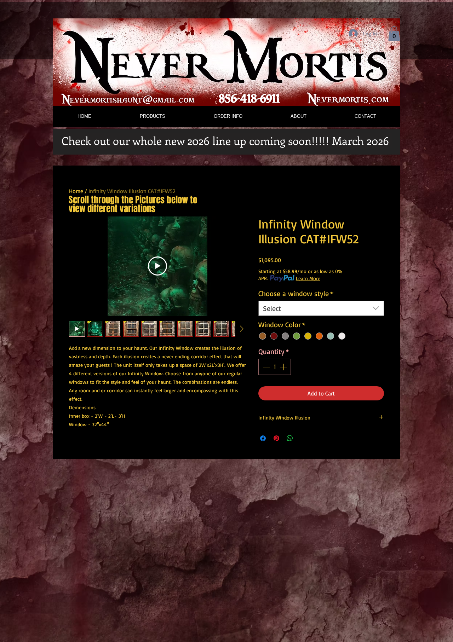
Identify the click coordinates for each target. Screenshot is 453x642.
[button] (394, 33)
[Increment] (284, 367)
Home (76, 191)
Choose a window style (295, 293)
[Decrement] (265, 367)
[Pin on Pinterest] (276, 438)
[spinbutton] (274, 367)
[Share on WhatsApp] (290, 438)
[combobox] (321, 308)
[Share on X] (303, 438)
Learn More (308, 278)
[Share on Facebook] (263, 438)
